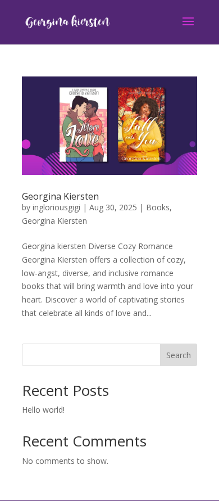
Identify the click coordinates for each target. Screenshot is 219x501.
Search (178, 355)
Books (158, 207)
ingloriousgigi (56, 207)
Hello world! (43, 409)
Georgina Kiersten (60, 196)
